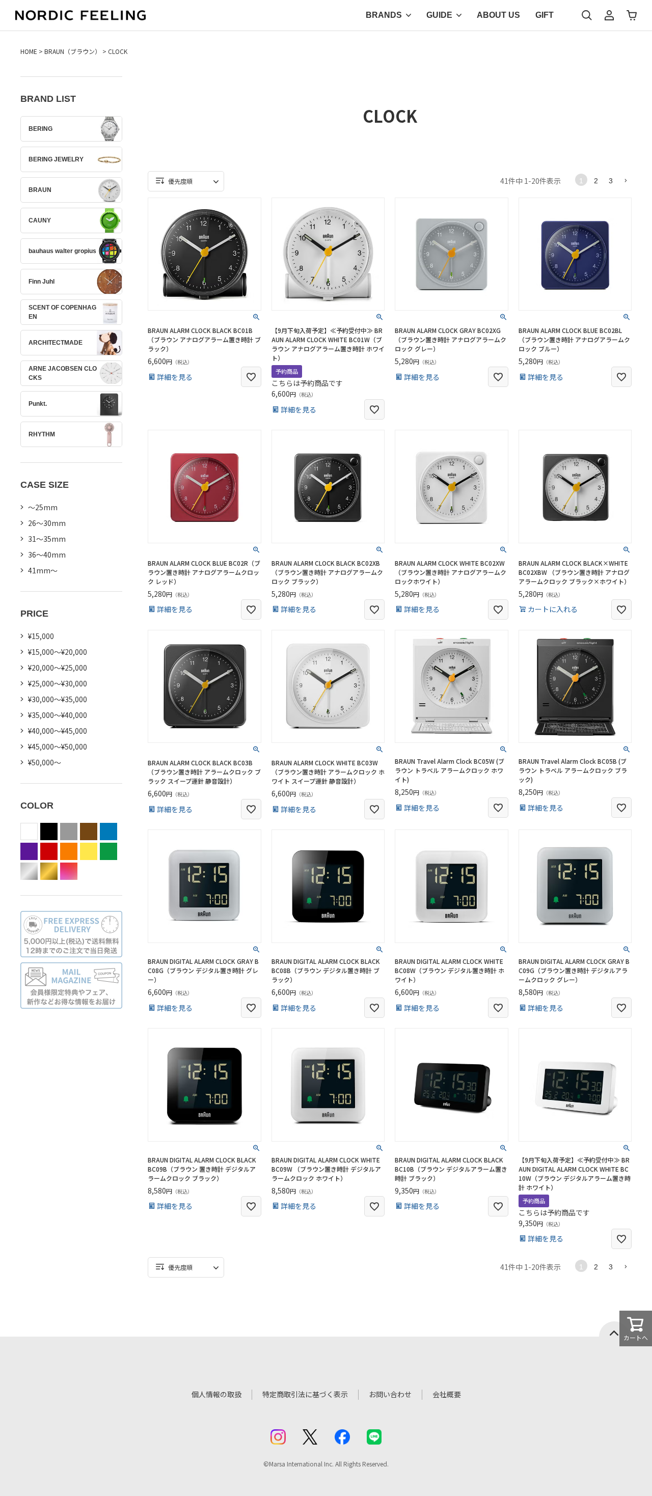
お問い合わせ (390, 1394)
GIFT (544, 15)
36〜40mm (47, 554)
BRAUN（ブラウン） (72, 51)
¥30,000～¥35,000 (57, 699)
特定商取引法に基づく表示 (305, 1394)
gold (49, 871)
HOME (28, 51)
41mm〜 (43, 570)
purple (29, 851)
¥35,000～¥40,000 (57, 715)
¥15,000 (41, 636)
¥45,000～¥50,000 (57, 746)
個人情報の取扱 (216, 1394)
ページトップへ (614, 1329)
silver (29, 871)
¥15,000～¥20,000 (57, 652)
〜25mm (43, 507)
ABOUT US (498, 15)
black (49, 831)
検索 (587, 15)
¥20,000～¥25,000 (57, 667)
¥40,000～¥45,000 (57, 731)
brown (88, 831)
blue (108, 831)
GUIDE (439, 15)
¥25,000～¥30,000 (57, 683)
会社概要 (446, 1394)
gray (68, 831)
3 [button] (611, 181)
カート (632, 15)
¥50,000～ (44, 762)
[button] (625, 180)
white (29, 831)
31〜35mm (47, 539)
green (108, 851)
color (68, 871)
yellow (88, 851)
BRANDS (384, 15)
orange (68, 851)
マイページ (609, 15)
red (49, 851)
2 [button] (596, 181)
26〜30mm (47, 523)
